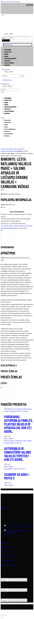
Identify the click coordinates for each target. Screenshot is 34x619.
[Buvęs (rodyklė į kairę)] (1, 617)
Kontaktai (4, 507)
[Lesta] (7, 242)
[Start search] (22, 76)
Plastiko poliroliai (12, 151)
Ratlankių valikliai (12, 228)
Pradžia (3, 149)
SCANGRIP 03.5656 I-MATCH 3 (16, 476)
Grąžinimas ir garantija (8, 565)
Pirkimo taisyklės (6, 560)
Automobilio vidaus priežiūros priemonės (14, 226)
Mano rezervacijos (6, 547)
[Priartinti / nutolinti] (1, 615)
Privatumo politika (6, 556)
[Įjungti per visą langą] (3, 615)
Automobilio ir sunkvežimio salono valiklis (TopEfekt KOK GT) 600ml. (17, 454)
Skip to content (6, 2)
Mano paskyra (5, 552)
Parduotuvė (4, 543)
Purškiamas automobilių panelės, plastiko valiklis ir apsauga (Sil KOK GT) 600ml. (18, 423)
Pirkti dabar (8, 438)
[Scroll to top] (2, 613)
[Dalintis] (5, 615)
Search (4, 38)
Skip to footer (15, 2)
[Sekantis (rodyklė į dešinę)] (3, 617)
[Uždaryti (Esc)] (6, 615)
